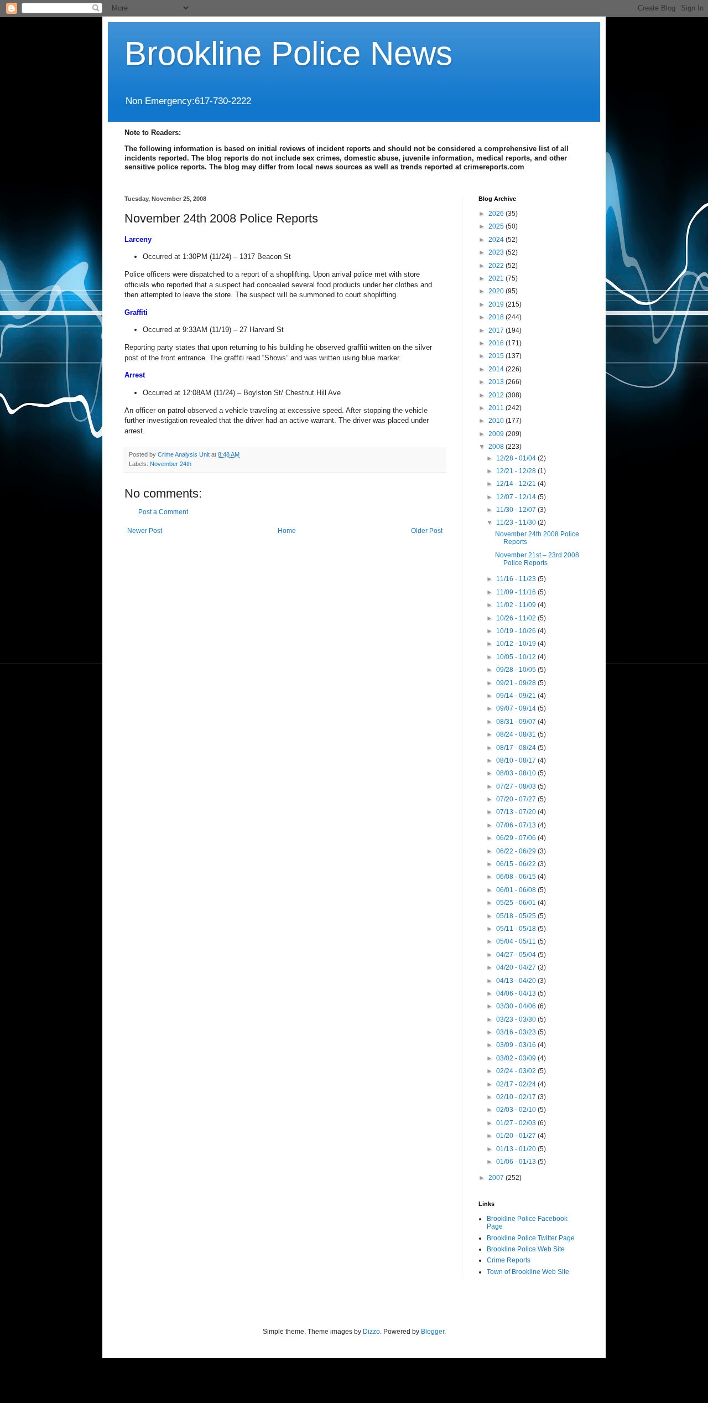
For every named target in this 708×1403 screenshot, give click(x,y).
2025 (497, 226)
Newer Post (144, 531)
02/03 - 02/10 (517, 1110)
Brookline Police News (288, 53)
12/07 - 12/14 (517, 497)
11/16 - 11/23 (517, 579)
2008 (497, 447)
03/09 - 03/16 (517, 1045)
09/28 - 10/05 (517, 670)
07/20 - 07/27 (517, 799)
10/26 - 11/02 (517, 618)
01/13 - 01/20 (517, 1149)
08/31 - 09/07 (517, 722)
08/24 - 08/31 (517, 734)
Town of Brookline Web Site (528, 1272)
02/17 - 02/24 (517, 1084)
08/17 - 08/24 (517, 748)
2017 (497, 330)
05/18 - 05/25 (517, 916)
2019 (497, 304)
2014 (497, 369)
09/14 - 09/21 (517, 696)
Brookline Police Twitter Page (531, 1238)
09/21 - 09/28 (517, 683)
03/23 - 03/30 (517, 1019)
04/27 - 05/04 (517, 955)
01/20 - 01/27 (517, 1136)
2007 (497, 1178)
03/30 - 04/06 (517, 1006)
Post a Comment (163, 512)
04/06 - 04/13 (517, 993)
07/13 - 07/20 (517, 812)
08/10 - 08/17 (517, 760)
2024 (497, 240)
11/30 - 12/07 (517, 510)
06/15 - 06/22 (517, 864)
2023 (497, 252)
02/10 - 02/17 (517, 1097)
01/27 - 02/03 (517, 1123)
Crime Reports (508, 1260)
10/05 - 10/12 (517, 657)
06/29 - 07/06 (517, 838)
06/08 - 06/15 (517, 877)
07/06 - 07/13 (517, 825)
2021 (497, 278)
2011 (497, 408)
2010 (497, 420)
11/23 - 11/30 (517, 522)
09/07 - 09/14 (517, 708)
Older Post (426, 531)
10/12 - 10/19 (517, 644)
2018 (497, 317)
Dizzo (371, 1331)
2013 (497, 382)
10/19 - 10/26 (517, 631)
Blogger (432, 1331)
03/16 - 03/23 (517, 1032)
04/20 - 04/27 (517, 967)
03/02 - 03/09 (517, 1058)
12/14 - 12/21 (517, 484)
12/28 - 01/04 (517, 458)
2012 (497, 395)
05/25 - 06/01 (517, 903)
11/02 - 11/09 (517, 605)
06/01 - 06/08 (517, 890)
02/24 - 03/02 (517, 1071)
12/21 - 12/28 (517, 471)
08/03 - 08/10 (517, 773)
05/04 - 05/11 (517, 941)
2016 (497, 343)
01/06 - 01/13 (517, 1162)
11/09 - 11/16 (517, 592)
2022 (497, 266)
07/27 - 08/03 (517, 786)
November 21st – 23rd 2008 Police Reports (537, 559)
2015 (497, 356)
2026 (497, 214)
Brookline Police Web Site (526, 1249)
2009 (497, 434)
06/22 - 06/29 (517, 851)
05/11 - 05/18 (517, 929)
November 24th (170, 463)
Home (287, 531)
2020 (497, 291)
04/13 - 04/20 (517, 981)
